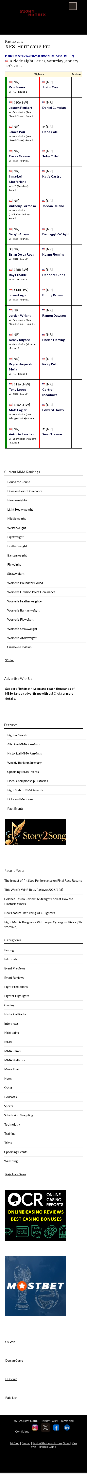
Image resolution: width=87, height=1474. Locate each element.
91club (9, 660)
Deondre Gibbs (53, 275)
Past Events (15, 808)
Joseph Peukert (20, 107)
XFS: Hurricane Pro (28, 46)
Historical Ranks (15, 1014)
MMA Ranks (12, 1051)
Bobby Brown (52, 295)
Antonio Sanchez (21, 434)
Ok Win (10, 1342)
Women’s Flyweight (20, 619)
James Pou (17, 132)
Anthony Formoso (22, 206)
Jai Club (14, 1443)
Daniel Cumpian (54, 107)
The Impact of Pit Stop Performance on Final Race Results (43, 880)
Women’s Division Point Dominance (31, 592)
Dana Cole (50, 132)
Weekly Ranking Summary (24, 762)
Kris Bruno (17, 87)
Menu (73, 6)
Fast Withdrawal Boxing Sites (51, 1443)
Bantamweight (17, 555)
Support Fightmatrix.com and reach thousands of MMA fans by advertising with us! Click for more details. (40, 693)
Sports (8, 1106)
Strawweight (15, 573)
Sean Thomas (52, 434)
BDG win (11, 1379)
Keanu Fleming (53, 254)
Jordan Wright (20, 315)
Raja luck (11, 1397)
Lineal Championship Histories (27, 781)
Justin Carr (50, 87)
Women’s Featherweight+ (24, 601)
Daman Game (14, 1360)
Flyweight (14, 564)
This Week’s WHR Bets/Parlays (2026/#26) (33, 889)
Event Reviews (14, 977)
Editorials (10, 959)
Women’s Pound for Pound (25, 583)
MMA (8, 1041)
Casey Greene (19, 156)
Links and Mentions (20, 799)
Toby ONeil (50, 156)
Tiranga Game (47, 1446)
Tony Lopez (17, 389)
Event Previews (14, 968)
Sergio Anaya (19, 234)
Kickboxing (11, 1032)
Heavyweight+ (17, 500)
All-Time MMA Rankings (23, 744)
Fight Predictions (16, 986)
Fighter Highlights (16, 996)
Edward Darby (53, 410)
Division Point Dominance (24, 491)
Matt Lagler (18, 410)
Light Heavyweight (20, 509)
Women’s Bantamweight (23, 610)
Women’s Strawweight (22, 629)
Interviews (11, 1023)
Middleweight (16, 518)
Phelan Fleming (53, 340)
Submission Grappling (18, 1115)
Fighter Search (17, 735)
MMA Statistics (14, 1060)
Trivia (8, 1142)
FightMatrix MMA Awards (25, 790)
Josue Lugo (17, 295)
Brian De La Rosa (21, 254)
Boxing (9, 950)
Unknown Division (19, 647)
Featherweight (17, 546)
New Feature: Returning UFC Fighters (29, 913)
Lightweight (15, 537)
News (8, 1078)
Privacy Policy (49, 1420)
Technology (12, 1124)
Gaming (9, 1005)
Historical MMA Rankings (24, 753)
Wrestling (11, 1161)
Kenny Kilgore (19, 340)
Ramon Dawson (54, 315)
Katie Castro (52, 176)
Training (10, 1133)
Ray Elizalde (18, 275)
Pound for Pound (18, 482)
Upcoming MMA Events (23, 772)
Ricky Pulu (49, 364)
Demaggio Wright (55, 234)
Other (8, 1087)
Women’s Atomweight (22, 638)
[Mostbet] (35, 1315)
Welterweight (16, 528)
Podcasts (10, 1097)
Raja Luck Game (15, 1174)
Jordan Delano (53, 206)
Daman (26, 1443)
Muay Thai (11, 1069)
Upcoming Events (16, 1152)
